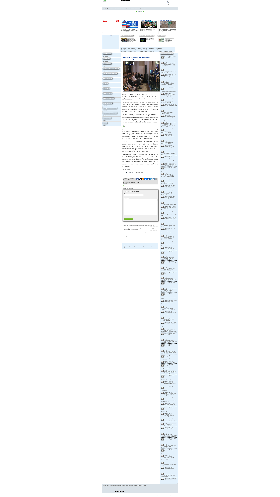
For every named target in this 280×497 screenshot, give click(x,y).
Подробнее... (105, 56)
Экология (135, 51)
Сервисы (105, 83)
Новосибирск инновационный (126, 49)
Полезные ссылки (107, 103)
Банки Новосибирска (108, 98)
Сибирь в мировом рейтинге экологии (150, 39)
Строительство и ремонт (150, 49)
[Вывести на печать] (180, 4)
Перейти (104, 120)
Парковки (168, 49)
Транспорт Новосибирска (138, 8)
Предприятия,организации (110, 108)
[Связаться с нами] (170, 5)
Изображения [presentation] (138, 172)
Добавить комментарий (127, 188)
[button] (125, 200)
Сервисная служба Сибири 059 (111, 68)
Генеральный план (129, 8)
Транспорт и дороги (143, 51)
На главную (123, 48)
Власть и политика (131, 48)
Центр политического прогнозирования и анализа (116, 8)
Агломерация (123, 51)
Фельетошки (161, 35)
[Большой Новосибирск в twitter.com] (180, 7)
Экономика (145, 48)
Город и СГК (151, 48)
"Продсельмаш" (107, 63)
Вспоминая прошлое (168, 51)
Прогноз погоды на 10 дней (110, 73)
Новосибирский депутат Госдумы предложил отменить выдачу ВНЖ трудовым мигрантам (132, 40)
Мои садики (106, 88)
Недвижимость (107, 118)
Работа (142, 49)
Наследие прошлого (161, 49)
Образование (137, 49)
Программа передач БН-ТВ (110, 113)
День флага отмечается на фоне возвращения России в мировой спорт (129, 30)
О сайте (104, 8)
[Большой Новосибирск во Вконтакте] (180, 12)
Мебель (105, 123)
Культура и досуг (152, 51)
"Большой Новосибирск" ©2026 (110, 494)
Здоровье (130, 51)
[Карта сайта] (170, 2)
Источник (125, 183)
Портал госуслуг (107, 93)
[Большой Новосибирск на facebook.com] (180, 10)
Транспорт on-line (107, 78)
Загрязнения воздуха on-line (146, 35)
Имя (125, 193)
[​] (140, 208)
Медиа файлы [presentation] (128, 172)
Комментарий (127, 198)
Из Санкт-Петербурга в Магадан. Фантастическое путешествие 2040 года (169, 40)
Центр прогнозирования (127, 35)
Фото (145, 8)
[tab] (128, 172)
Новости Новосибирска (167, 53)
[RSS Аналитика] (180, 15)
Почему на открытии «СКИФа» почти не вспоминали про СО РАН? (167, 30)
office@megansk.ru (169, 494)
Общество (139, 48)
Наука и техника (159, 48)
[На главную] (170, 0)
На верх (125, 178)
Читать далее (126, 169)
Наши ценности (107, 53)
